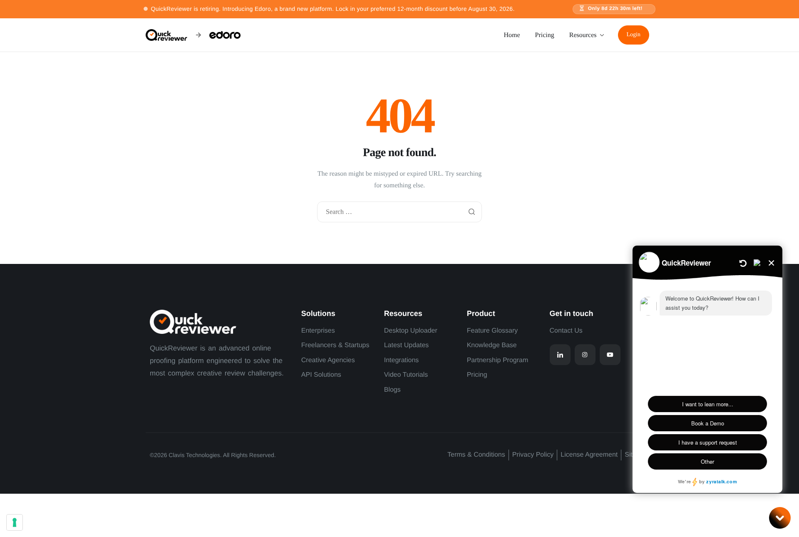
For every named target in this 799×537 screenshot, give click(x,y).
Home (512, 35)
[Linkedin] (560, 354)
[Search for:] (399, 212)
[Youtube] (610, 354)
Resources (583, 35)
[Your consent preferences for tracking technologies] (14, 522)
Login (633, 35)
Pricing (544, 35)
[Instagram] (585, 354)
